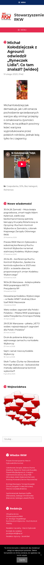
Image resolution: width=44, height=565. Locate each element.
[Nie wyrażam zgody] (41, 555)
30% (21, 186)
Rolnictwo (9, 190)
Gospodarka (12, 186)
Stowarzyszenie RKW (29, 17)
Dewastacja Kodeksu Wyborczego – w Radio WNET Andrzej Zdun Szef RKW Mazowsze (22, 299)
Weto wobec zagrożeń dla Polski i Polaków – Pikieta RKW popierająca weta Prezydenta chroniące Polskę (22, 312)
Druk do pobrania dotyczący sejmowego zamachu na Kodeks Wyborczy (21, 340)
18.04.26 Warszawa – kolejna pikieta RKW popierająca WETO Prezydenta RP (22, 285)
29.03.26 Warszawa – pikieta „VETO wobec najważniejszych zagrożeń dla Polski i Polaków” (22, 326)
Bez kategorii (30, 186)
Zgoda (22, 560)
